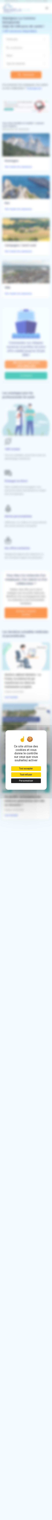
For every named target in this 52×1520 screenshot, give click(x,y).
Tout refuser (26, 774)
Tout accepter (26, 768)
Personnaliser (26, 780)
